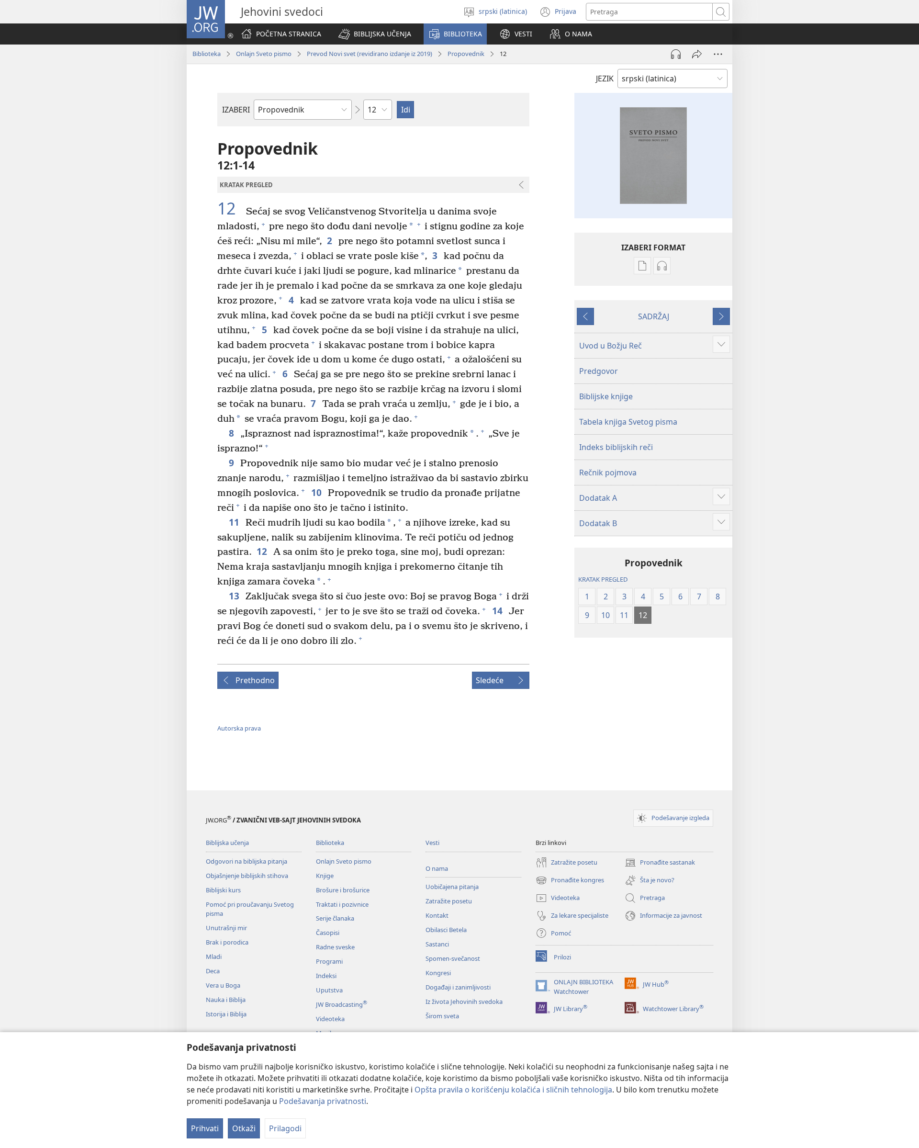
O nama (437, 868)
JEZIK (605, 78)
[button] (375, 34)
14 (498, 610)
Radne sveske (335, 947)
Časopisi (327, 932)
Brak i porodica (227, 942)
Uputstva (329, 990)
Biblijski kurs (223, 890)
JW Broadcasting (341, 1004)
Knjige (325, 875)
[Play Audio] (675, 54)
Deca (213, 971)
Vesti (432, 842)
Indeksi (326, 975)
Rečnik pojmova (608, 472)
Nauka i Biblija (226, 999)
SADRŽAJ (653, 316)
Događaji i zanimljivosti (458, 987)
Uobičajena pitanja (452, 886)
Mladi (214, 956)
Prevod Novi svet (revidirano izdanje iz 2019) (369, 53)
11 (235, 522)
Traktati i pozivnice (342, 904)
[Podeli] (697, 54)
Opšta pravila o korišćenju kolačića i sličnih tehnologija (513, 1089)
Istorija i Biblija (226, 1014)
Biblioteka (206, 53)
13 (235, 595)
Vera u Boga (223, 985)
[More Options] (718, 54)
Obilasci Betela (446, 929)
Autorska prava (239, 728)
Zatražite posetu (449, 901)
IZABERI (236, 109)
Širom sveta (442, 1016)
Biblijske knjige (606, 396)
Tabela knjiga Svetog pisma (628, 421)
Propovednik (466, 53)
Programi (329, 961)
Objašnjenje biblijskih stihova (247, 875)
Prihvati (205, 1128)
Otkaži (244, 1128)
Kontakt (437, 915)
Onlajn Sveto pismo (263, 53)
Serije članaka (335, 918)
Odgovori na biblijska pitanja (246, 861)
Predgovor (598, 371)
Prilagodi (285, 1128)
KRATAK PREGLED (603, 579)
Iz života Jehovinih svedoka (464, 1001)
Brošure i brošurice (343, 890)
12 (230, 209)
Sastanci (437, 944)
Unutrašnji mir (226, 927)
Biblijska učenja (227, 842)
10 (317, 492)
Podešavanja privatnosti (322, 1101)
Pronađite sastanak (660, 863)
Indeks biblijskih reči (616, 447)
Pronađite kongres (570, 881)
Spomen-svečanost (453, 958)
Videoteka (330, 1018)
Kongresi (438, 972)
